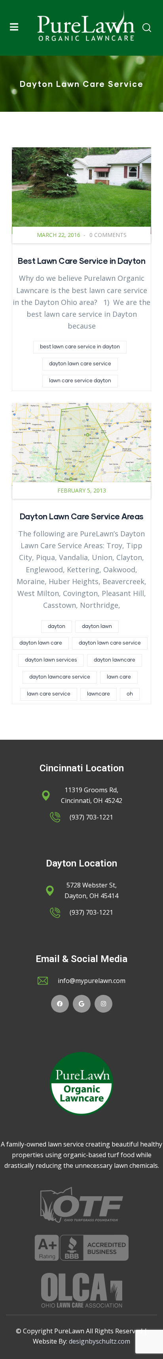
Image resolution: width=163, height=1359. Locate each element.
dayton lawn (97, 626)
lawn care (119, 677)
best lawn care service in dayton (80, 347)
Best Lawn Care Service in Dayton (81, 260)
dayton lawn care (40, 643)
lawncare (98, 694)
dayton (56, 626)
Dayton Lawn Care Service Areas (82, 516)
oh (130, 694)
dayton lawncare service (59, 677)
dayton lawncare (114, 660)
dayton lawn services (51, 660)
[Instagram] (103, 1004)
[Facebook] (60, 1004)
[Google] (82, 1004)
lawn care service (48, 694)
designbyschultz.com (99, 1341)
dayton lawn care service (80, 364)
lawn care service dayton (80, 380)
